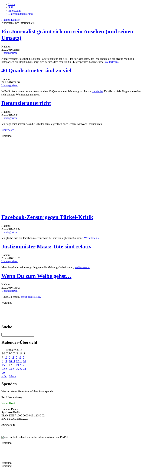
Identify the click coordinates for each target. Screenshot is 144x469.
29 (3, 372)
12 (17, 361)
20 (20, 365)
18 (13, 365)
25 (13, 368)
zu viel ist (97, 91)
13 (20, 361)
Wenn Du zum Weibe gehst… (36, 276)
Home (11, 4)
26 (17, 368)
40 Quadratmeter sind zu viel (36, 70)
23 (6, 368)
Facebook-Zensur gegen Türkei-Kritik (47, 217)
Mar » (12, 376)
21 (24, 365)
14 (24, 361)
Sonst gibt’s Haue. (31, 296)
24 (10, 368)
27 (20, 368)
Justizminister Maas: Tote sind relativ (46, 246)
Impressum (14, 10)
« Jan (4, 376)
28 (24, 368)
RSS (11, 7)
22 (3, 368)
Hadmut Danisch (10, 19)
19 (17, 365)
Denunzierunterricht (26, 103)
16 (6, 365)
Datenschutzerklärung (20, 13)
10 (10, 361)
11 (13, 361)
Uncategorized (9, 52)
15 (3, 365)
